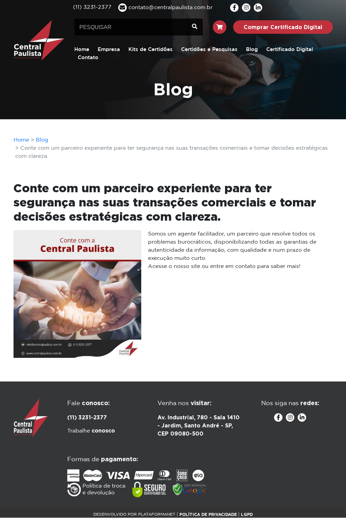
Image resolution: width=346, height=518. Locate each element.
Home (81, 49)
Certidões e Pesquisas (209, 49)
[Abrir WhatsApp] (329, 501)
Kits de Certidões (150, 49)
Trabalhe (91, 431)
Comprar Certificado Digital (283, 27)
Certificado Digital (289, 49)
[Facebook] (234, 7)
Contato (88, 57)
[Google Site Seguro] (189, 489)
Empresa (109, 49)
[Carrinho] (219, 27)
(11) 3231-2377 (87, 417)
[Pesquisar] (194, 27)
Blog (252, 49)
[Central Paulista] (39, 40)
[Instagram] (246, 7)
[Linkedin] (258, 7)
